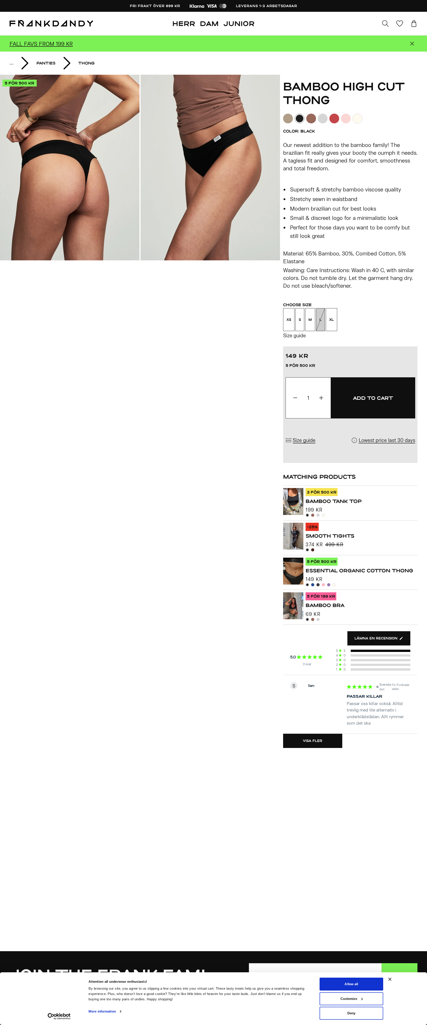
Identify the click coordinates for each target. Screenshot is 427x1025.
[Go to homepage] (51, 23)
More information (102, 1011)
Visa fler (312, 741)
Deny (351, 1013)
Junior (239, 23)
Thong (86, 63)
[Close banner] (389, 979)
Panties (45, 63)
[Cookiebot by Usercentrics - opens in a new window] (59, 1016)
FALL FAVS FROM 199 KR (41, 43)
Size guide (294, 335)
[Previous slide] (70, 168)
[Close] (412, 43)
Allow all (351, 984)
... (12, 63)
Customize (348, 999)
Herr (183, 23)
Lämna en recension (375, 638)
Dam (209, 23)
